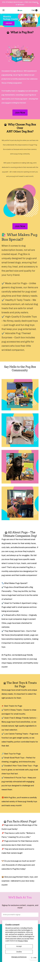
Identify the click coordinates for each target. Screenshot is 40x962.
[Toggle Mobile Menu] (5, 10)
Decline (19, 952)
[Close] (38, 3)
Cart (33, 10)
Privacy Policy (23, 941)
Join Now (20, 112)
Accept (19, 946)
